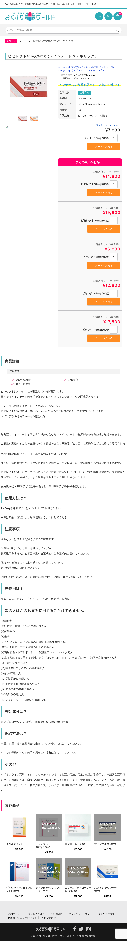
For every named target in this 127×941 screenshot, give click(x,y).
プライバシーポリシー (80, 914)
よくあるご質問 (106, 914)
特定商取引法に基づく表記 (22, 917)
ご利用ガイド (15, 914)
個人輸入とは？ (36, 914)
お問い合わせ (49, 917)
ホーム (61, 67)
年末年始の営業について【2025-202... (54, 41)
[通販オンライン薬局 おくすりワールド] (30, 16)
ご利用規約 (56, 914)
